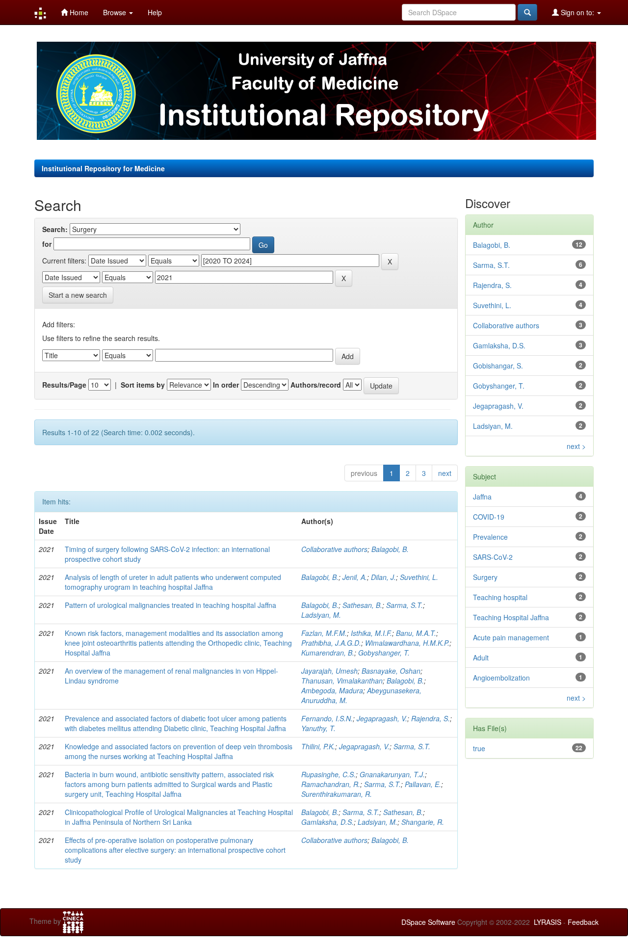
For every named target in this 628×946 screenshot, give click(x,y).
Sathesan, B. (362, 605)
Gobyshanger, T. (384, 652)
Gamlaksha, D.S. (327, 822)
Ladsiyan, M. (321, 615)
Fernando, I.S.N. (327, 718)
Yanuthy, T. (318, 728)
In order (226, 385)
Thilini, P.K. (318, 746)
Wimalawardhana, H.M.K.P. (407, 643)
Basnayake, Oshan (391, 671)
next (444, 473)
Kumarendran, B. (327, 652)
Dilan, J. (383, 577)
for (47, 244)
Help (155, 12)
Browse (115, 12)
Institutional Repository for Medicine (103, 168)
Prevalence (490, 537)
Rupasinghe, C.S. (328, 774)
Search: (55, 229)
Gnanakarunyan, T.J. (392, 774)
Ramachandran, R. (330, 784)
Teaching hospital (500, 597)
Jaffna (482, 496)
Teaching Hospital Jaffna (511, 617)
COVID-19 (488, 517)
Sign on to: (577, 12)
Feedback (583, 922)
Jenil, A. (354, 577)
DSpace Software (428, 922)
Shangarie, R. (422, 822)
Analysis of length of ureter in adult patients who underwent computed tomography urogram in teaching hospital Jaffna (173, 582)
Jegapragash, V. (382, 718)
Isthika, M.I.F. (371, 633)
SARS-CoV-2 (493, 557)
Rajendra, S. (430, 718)
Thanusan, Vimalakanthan (342, 680)
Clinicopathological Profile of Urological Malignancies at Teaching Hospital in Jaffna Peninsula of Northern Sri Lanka (179, 817)
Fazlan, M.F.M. (324, 633)
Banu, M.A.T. (416, 633)
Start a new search (78, 295)
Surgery (485, 577)
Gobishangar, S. (498, 365)
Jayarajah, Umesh (329, 671)
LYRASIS (547, 922)
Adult (481, 657)
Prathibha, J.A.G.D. (331, 643)
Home (78, 12)
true (479, 748)
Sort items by (143, 385)
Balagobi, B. (390, 549)
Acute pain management (511, 637)
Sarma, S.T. (404, 605)
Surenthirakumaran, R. (336, 794)
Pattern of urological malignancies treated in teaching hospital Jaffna (170, 605)
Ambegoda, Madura (332, 690)
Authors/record (315, 385)
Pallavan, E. (423, 784)
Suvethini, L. (419, 577)
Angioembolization (501, 678)
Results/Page (64, 385)
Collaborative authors (334, 549)
